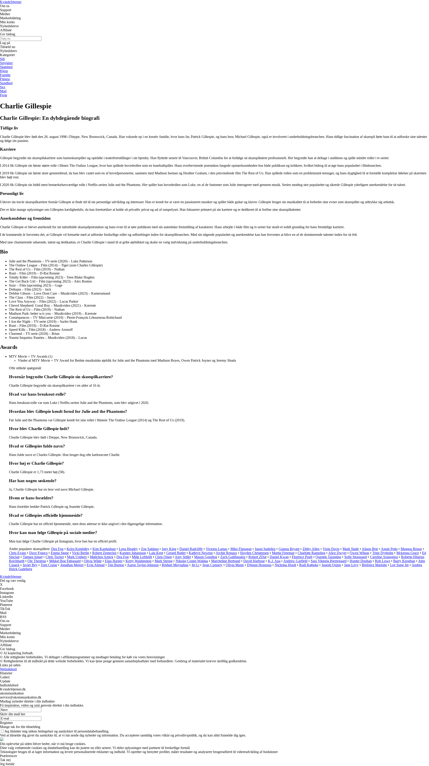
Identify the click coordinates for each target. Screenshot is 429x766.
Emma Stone (60, 553)
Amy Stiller (183, 557)
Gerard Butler (176, 553)
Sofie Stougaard (355, 557)
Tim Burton (116, 565)
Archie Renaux (226, 553)
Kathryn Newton (201, 553)
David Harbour (254, 561)
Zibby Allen (311, 549)
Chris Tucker (55, 557)
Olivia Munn (235, 565)
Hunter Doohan (361, 561)
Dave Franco (38, 553)
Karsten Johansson (133, 553)
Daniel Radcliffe (191, 549)
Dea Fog (57, 549)
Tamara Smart (32, 557)
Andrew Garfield (295, 561)
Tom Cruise (49, 565)
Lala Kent (156, 553)
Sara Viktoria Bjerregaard (329, 561)
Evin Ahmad (96, 565)
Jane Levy (351, 565)
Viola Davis (331, 549)
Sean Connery (212, 565)
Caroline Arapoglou (384, 557)
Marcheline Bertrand (225, 561)
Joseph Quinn (331, 565)
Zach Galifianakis (232, 557)
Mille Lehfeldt (142, 557)
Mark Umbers (77, 557)
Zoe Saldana (150, 549)
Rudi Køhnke (308, 565)
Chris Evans (17, 553)
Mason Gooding (205, 557)
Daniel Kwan (279, 557)
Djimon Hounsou (259, 565)
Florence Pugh (302, 557)
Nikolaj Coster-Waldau (192, 561)
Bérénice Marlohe (374, 565)
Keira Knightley (78, 549)
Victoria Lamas (216, 549)
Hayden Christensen (254, 553)
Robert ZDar (257, 557)
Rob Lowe (382, 561)
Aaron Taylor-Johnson (143, 565)
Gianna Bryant (289, 549)
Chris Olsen (163, 557)
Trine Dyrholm (382, 553)
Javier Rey (30, 565)
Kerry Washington (138, 561)
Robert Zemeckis (104, 553)
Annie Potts (389, 549)
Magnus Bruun (411, 549)
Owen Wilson (359, 553)
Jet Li (195, 565)
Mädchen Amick (101, 557)
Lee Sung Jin (399, 565)
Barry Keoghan (404, 561)
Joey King (169, 549)
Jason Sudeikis (265, 549)
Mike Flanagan (241, 549)
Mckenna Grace (407, 553)
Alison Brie (370, 549)
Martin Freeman (283, 553)
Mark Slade (351, 549)
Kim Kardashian (104, 549)
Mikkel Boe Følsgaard (65, 561)
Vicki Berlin (80, 553)
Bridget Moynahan (175, 565)
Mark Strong (163, 561)
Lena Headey (128, 549)
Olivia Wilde (93, 561)
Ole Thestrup (36, 561)
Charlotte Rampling (311, 553)
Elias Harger (113, 561)
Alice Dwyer (337, 553)
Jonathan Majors (72, 565)
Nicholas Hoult (285, 565)
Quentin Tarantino (328, 557)
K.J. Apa (274, 561)
